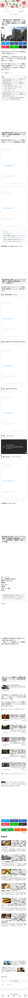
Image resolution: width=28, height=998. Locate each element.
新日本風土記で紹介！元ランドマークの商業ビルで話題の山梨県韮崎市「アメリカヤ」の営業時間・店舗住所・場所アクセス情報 (14, 94)
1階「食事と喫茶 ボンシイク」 (11, 85)
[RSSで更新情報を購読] (20, 829)
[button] (22, 46)
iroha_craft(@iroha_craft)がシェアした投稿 (14, 383)
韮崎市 (18, 785)
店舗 (7, 785)
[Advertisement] (14, 116)
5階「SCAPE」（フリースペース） (12, 91)
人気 (23, 782)
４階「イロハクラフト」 (10, 89)
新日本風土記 (12, 785)
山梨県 (3, 785)
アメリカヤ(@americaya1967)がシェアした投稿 (14, 183)
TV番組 (3, 782)
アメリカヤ (18, 782)
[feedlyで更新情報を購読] (7, 829)
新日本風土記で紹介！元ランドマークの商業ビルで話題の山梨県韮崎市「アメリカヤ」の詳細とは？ (14, 83)
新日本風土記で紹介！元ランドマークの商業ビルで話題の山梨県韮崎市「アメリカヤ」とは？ (14, 79)
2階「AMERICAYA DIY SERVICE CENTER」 (14, 86)
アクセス (12, 782)
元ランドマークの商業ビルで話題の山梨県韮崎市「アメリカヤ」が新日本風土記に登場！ (13, 98)
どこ (8, 782)
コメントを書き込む (14, 981)
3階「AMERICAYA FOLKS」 (11, 88)
